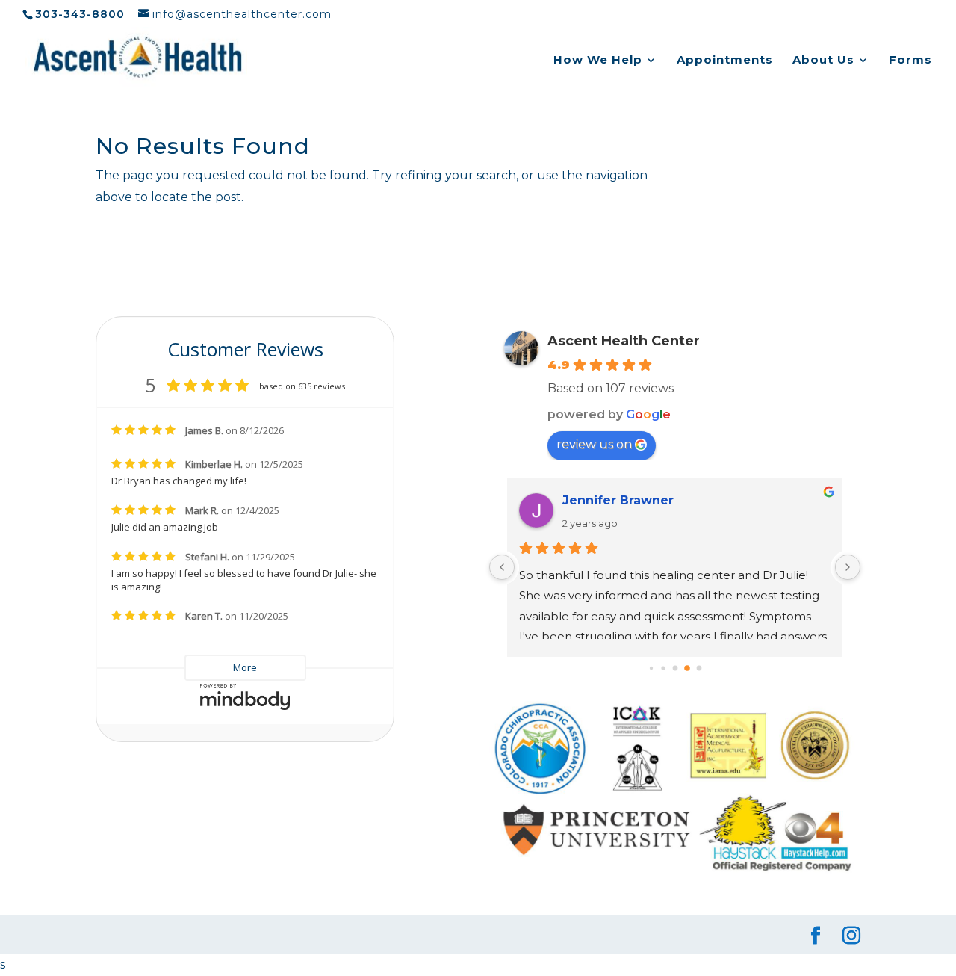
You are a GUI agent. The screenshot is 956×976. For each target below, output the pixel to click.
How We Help (597, 61)
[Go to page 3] (650, 668)
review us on (594, 444)
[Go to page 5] (674, 668)
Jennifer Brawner (618, 500)
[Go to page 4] (663, 668)
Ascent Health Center (623, 341)
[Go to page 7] (698, 668)
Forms (910, 61)
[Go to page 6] (687, 668)
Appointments (725, 61)
